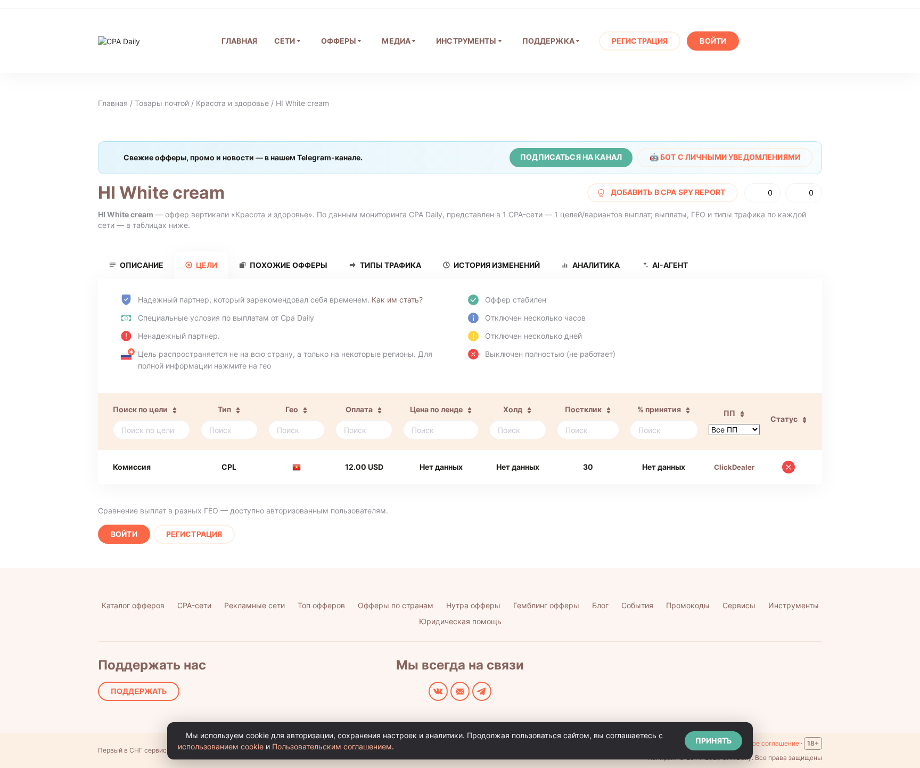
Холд (512, 409)
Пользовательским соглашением (332, 746)
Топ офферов (321, 605)
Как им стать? (397, 299)
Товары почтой (162, 103)
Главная (113, 103)
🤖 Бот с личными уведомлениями (725, 156)
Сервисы (738, 605)
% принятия (659, 409)
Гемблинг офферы (546, 605)
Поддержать (139, 691)
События (637, 605)
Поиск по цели (140, 409)
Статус (784, 418)
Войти (713, 40)
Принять (713, 740)
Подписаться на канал (571, 156)
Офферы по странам (395, 605)
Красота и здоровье (232, 103)
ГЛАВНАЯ (239, 40)
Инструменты (466, 40)
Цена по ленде (436, 409)
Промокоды (688, 605)
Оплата (359, 409)
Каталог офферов (133, 605)
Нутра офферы (473, 605)
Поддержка (548, 40)
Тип (224, 409)
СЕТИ (284, 40)
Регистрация (640, 40)
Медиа (396, 40)
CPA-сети (194, 605)
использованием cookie (221, 746)
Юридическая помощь (460, 621)
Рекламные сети (254, 605)
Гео (291, 409)
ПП (729, 413)
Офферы (339, 40)
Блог (600, 605)
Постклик (583, 409)
